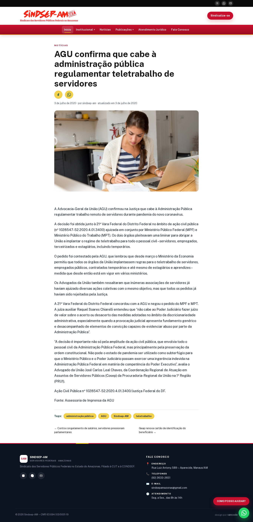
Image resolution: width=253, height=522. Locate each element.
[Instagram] (217, 3)
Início (67, 29)
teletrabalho (144, 416)
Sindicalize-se (220, 15)
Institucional (84, 29)
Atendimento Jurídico (152, 29)
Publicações (124, 29)
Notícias (105, 29)
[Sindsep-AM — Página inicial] (49, 15)
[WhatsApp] (224, 3)
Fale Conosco (180, 29)
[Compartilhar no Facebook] (58, 95)
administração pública (80, 416)
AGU (103, 416)
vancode (232, 514)
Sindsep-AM (121, 416)
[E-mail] (230, 3)
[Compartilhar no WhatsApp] (69, 95)
